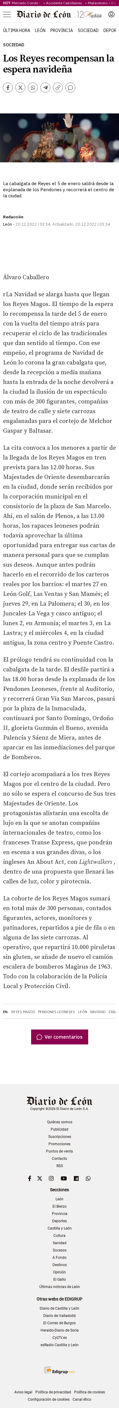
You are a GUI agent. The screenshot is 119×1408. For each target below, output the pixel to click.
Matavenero (97, 3)
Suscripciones (59, 1137)
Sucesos (60, 1250)
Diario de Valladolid (59, 1316)
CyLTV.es (59, 1338)
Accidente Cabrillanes (65, 3)
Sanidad (60, 1243)
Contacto (59, 1158)
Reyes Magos (23, 1012)
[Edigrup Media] (59, 1370)
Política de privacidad (53, 1392)
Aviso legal (23, 1392)
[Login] (111, 14)
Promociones (59, 1144)
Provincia (61, 30)
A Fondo (59, 1257)
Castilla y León (60, 1228)
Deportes (59, 1221)
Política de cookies (89, 1392)
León (40, 30)
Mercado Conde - (27, 3)
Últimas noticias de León (59, 1287)
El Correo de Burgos (59, 1323)
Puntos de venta (59, 1151)
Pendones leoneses (56, 1012)
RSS (59, 1166)
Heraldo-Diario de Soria (60, 1330)
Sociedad (88, 30)
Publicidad (59, 1129)
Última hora (16, 30)
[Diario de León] (59, 14)
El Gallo (59, 1279)
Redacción (13, 217)
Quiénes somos (59, 1122)
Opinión (59, 1272)
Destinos (59, 1265)
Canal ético (82, 1399)
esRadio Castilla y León (60, 1345)
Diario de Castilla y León (59, 1308)
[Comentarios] (70, 87)
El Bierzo (59, 1206)
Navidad (98, 1012)
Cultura (59, 1236)
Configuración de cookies (49, 1399)
